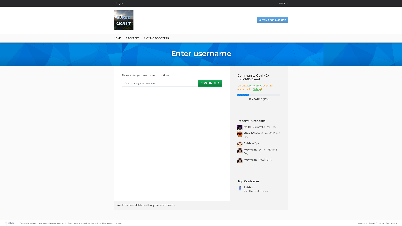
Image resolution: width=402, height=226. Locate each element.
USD (282, 3)
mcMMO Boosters (156, 38)
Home (117, 38)
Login (119, 3)
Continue (209, 83)
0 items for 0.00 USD (272, 20)
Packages (132, 38)
